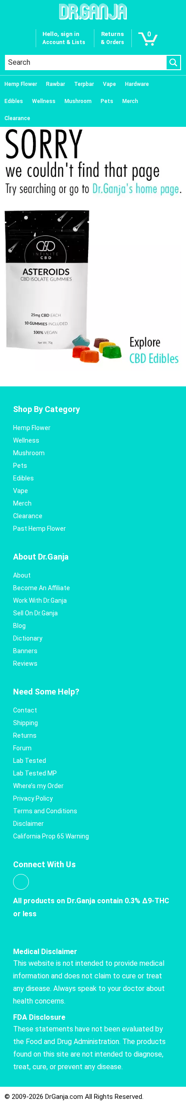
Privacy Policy (33, 798)
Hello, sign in (60, 34)
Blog (19, 625)
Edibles (14, 101)
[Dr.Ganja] (93, 12)
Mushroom (78, 101)
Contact (25, 710)
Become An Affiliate (41, 588)
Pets (107, 101)
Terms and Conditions (45, 811)
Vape (109, 84)
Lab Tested (29, 760)
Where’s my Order (38, 785)
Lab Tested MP (35, 773)
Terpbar (84, 84)
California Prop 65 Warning (51, 836)
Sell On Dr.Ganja (35, 613)
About (22, 575)
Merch (130, 101)
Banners (25, 650)
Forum (22, 748)
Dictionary (27, 638)
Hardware (137, 84)
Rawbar (55, 84)
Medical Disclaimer (45, 951)
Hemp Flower (21, 84)
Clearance (17, 118)
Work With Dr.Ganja (40, 600)
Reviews (25, 663)
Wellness (44, 101)
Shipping (25, 722)
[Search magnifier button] (173, 62)
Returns (25, 735)
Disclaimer (28, 823)
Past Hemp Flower (39, 528)
